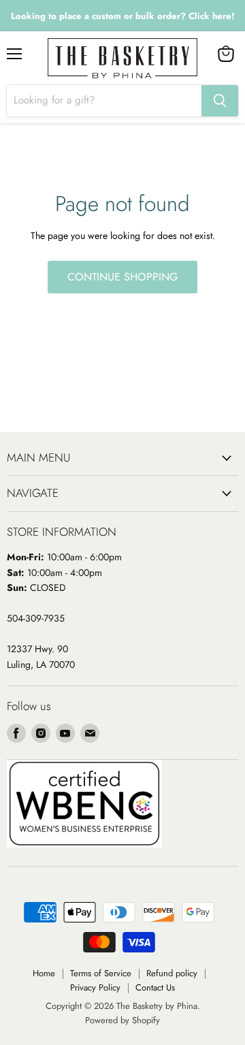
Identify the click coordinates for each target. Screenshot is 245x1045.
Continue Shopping (122, 277)
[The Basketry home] (122, 58)
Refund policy (171, 973)
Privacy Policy (95, 987)
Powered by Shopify (122, 1020)
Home (44, 973)
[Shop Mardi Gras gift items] (122, 16)
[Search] (219, 100)
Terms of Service (100, 973)
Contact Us (155, 987)
